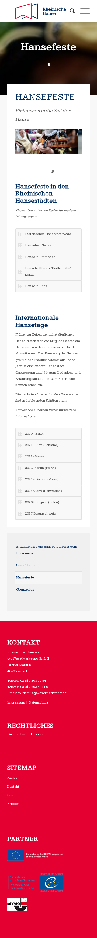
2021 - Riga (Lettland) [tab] (41, 445)
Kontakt (13, 786)
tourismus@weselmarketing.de (42, 693)
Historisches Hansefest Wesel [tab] (48, 234)
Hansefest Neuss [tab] (38, 245)
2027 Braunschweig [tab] (40, 513)
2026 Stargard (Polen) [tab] (42, 502)
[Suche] (69, 11)
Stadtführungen (28, 565)
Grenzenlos (25, 589)
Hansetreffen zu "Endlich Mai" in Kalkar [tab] (50, 271)
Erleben (13, 804)
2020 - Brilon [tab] (34, 434)
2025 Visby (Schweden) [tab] (43, 491)
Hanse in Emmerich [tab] (40, 257)
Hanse (12, 777)
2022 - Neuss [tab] (35, 456)
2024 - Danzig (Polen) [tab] (41, 479)
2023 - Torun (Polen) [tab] (40, 468)
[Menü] (82, 11)
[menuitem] (69, 11)
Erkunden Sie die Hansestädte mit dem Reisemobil (46, 549)
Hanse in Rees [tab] (36, 286)
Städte (12, 795)
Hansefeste (25, 577)
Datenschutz (38, 702)
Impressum (16, 702)
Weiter (69, 142)
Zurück (27, 142)
